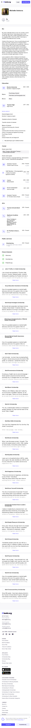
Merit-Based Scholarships (8, 685)
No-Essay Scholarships (7, 683)
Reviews (4, 714)
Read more (16, 280)
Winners (4, 661)
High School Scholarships (8, 694)
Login (18, 2)
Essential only (22, 724)
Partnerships (5, 712)
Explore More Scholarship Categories (11, 698)
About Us (4, 704)
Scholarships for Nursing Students (10, 681)
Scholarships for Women (8, 687)
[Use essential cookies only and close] (29, 717)
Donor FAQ (4, 644)
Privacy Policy (20, 719)
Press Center (5, 710)
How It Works (5, 640)
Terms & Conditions (6, 646)
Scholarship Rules (6, 656)
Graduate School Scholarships (9, 679)
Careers (4, 708)
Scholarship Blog (6, 659)
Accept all (8, 724)
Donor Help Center (6, 648)
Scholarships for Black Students (9, 696)
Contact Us (4, 706)
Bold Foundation (6, 642)
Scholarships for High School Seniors (11, 692)
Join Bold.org (26, 2)
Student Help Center (7, 663)
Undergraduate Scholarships (9, 690)
